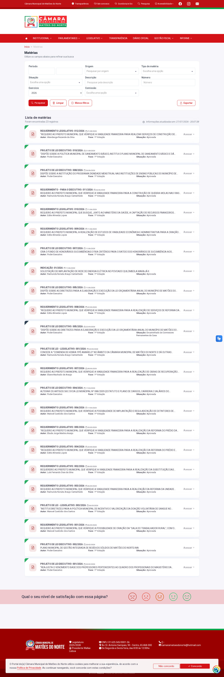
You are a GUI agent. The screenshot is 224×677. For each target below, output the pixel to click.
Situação (33, 77)
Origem (89, 66)
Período (33, 66)
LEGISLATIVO (93, 38)
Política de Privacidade (29, 667)
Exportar (188, 103)
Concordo (196, 666)
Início (27, 46)
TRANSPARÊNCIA (118, 38)
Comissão (90, 88)
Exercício (34, 88)
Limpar (60, 103)
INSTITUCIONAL (41, 38)
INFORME (185, 38)
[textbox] (112, 71)
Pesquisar (40, 103)
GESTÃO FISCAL (162, 38)
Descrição (90, 77)
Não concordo (166, 666)
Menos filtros (82, 103)
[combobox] (112, 71)
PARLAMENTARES (67, 38)
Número (146, 77)
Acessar (188, 134)
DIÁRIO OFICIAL (141, 38)
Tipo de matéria (150, 66)
